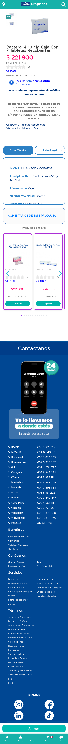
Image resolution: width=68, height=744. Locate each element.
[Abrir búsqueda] (63, 4)
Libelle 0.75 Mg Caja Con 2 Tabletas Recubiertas (17, 246)
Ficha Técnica (18, 150)
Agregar (34, 728)
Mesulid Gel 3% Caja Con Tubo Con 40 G (48, 246)
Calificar (11, 70)
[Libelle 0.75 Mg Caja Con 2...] (17, 267)
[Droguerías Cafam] (34, 4)
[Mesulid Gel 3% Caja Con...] (48, 267)
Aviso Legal (50, 150)
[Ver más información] (3, 4)
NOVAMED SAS (13, 270)
